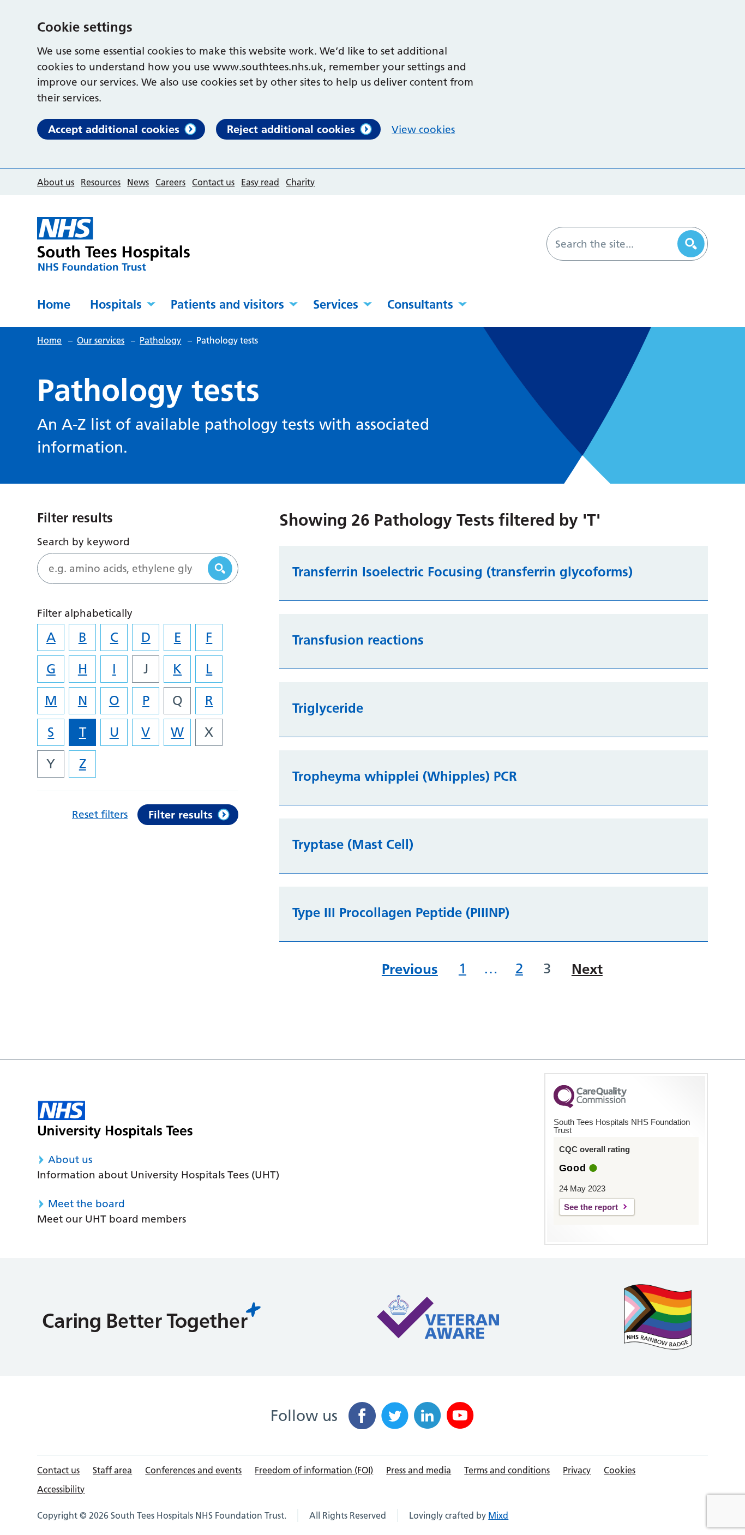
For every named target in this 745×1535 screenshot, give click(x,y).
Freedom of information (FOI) (314, 1470)
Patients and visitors (227, 304)
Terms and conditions (507, 1470)
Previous (410, 969)
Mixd (498, 1515)
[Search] (691, 243)
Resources (101, 182)
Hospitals (116, 304)
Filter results (180, 814)
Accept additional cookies (113, 129)
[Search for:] (613, 243)
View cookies (423, 129)
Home (53, 304)
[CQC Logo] (590, 1105)
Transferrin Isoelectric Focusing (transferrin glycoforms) (462, 572)
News (138, 182)
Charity (300, 182)
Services (335, 304)
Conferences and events (193, 1470)
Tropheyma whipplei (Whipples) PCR (404, 776)
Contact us (213, 182)
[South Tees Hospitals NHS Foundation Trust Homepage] (113, 244)
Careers (170, 182)
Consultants (420, 304)
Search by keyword (83, 541)
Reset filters (100, 814)
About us (55, 182)
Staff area (112, 1470)
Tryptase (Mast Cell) (352, 844)
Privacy (577, 1470)
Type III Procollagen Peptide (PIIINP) (400, 912)
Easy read (260, 182)
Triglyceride (327, 708)
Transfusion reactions (358, 640)
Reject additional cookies (291, 129)
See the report (591, 1207)
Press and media (418, 1470)
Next (587, 969)
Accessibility (61, 1489)
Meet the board (86, 1203)
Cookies (619, 1470)
